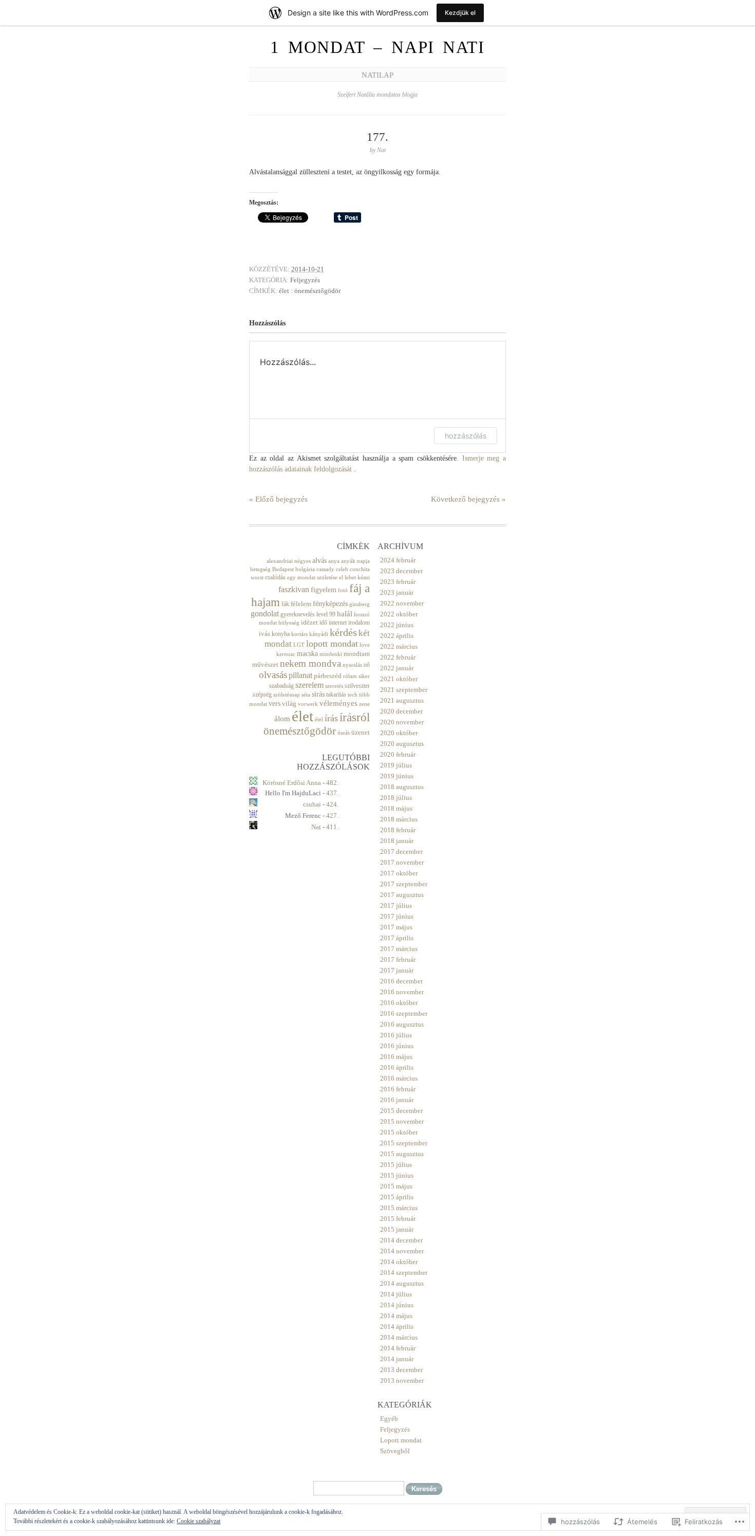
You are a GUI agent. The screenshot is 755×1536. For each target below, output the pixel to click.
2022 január (396, 668)
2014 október (399, 1262)
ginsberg (359, 604)
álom (282, 718)
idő (323, 622)
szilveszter (357, 685)
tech (352, 695)
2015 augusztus (402, 1154)
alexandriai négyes (289, 561)
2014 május (396, 1316)
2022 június (396, 625)
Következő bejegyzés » (468, 499)
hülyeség (288, 623)
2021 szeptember (403, 689)
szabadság (281, 685)
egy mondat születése (312, 577)
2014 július (396, 1294)
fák (285, 604)
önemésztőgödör (317, 291)
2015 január (396, 1229)
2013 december (401, 1370)
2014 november (402, 1251)
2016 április (396, 1067)
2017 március (399, 949)
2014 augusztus (402, 1283)
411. (332, 827)
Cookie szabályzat (198, 1521)
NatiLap (377, 75)
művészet (265, 664)
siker (364, 676)
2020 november (402, 722)
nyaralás (352, 665)
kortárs (299, 634)
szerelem (309, 685)
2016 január (396, 1100)
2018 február (398, 830)
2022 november (402, 603)
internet (338, 622)
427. (332, 815)
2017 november (402, 862)
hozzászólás (465, 435)
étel (319, 719)
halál (344, 613)
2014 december (401, 1240)
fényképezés (330, 603)
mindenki (330, 654)
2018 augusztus (402, 787)
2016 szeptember (403, 1013)
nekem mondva (310, 663)
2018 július (396, 797)
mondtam (357, 653)
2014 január (396, 1359)
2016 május (396, 1056)
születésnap (286, 695)
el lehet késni (354, 577)
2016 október (399, 1003)
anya (333, 561)
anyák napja (355, 561)
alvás (319, 560)
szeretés (334, 686)
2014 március (399, 1337)
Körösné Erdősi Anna (291, 783)
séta (305, 695)
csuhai (312, 804)
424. (332, 804)
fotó (343, 590)
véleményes (338, 703)
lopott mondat (332, 643)
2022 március (399, 646)
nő (367, 664)
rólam (350, 676)
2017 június (396, 916)
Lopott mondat (401, 1440)
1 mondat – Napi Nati (377, 47)
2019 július (396, 765)
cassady (325, 569)
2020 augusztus (402, 743)
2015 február (398, 1218)
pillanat (300, 675)
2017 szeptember (403, 884)
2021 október (399, 679)
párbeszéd (328, 676)
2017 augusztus (402, 895)
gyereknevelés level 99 (307, 614)
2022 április (396, 635)
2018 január (396, 841)
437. (332, 793)
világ (289, 703)
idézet (309, 622)
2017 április (396, 938)
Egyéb (389, 1418)
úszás (343, 733)
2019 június (396, 776)
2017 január (396, 970)
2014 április (396, 1326)
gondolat (265, 613)
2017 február (398, 959)
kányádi (318, 634)
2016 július (396, 1035)
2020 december (401, 711)
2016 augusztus (402, 1024)
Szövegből (395, 1451)
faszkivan (293, 589)
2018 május (396, 808)
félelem (301, 604)
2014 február (398, 1348)
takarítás (336, 694)
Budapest (283, 569)
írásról (354, 717)
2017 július (396, 905)
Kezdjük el (460, 12)
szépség (262, 694)
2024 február (398, 560)
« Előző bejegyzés (278, 499)
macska (307, 653)
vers (274, 703)
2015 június (396, 1175)
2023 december (401, 571)
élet (284, 291)
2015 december (401, 1110)
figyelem (323, 590)
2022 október (399, 614)
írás (331, 718)
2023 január (396, 592)
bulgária (305, 569)
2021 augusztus (402, 700)
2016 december (401, 981)
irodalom (359, 622)
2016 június (396, 1046)
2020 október (399, 733)
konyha (281, 633)
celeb (342, 569)
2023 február (398, 582)
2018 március (399, 819)
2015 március (399, 1208)
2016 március (399, 1078)
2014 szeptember (403, 1272)
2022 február (398, 657)
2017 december (401, 851)
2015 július (396, 1164)
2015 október (399, 1132)
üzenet (360, 732)
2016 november (402, 992)
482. (332, 783)
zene (364, 704)
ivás (264, 633)
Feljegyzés (305, 280)
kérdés (343, 632)
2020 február (398, 754)
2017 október (399, 873)
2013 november (402, 1380)
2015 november (402, 1121)
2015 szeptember (403, 1143)
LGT (299, 645)
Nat (316, 827)
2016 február (398, 1089)
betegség (260, 569)
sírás (318, 694)
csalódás (275, 577)
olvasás (273, 674)
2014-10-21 (307, 269)
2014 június (396, 1305)
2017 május (396, 927)
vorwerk (308, 704)
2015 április (396, 1197)
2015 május (396, 1186)
